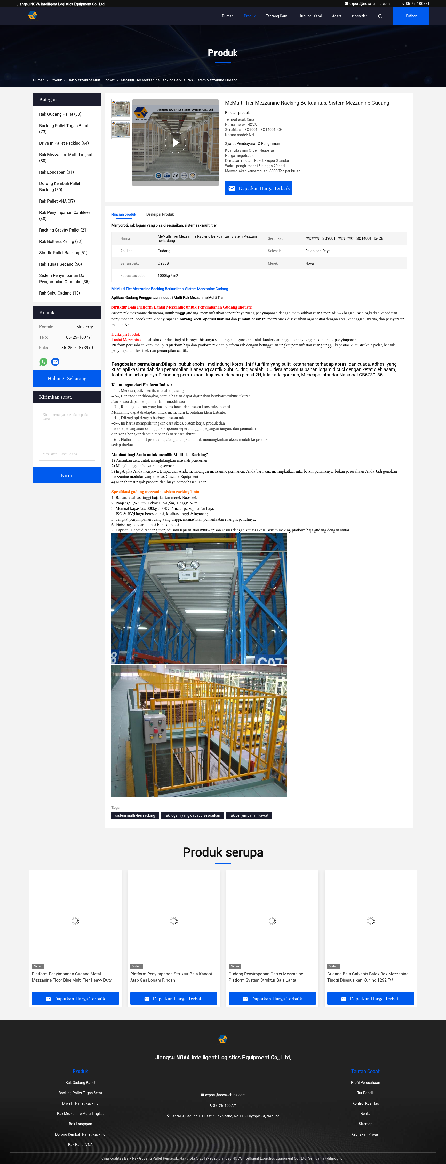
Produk (250, 16)
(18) (59, 293)
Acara (337, 16)
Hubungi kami (310, 16)
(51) (63, 252)
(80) (65, 157)
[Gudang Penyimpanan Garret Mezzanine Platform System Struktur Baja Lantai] (174, 921)
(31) (56, 172)
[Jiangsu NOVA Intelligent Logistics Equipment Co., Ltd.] (33, 16)
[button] (38, 933)
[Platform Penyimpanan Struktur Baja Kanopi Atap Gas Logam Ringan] (75, 921)
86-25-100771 (417, 4)
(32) (60, 241)
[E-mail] (55, 361)
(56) (60, 264)
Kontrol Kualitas (365, 1103)
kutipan (411, 16)
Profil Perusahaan (365, 1083)
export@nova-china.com (370, 4)
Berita (365, 1114)
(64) (64, 143)
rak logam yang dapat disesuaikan (192, 815)
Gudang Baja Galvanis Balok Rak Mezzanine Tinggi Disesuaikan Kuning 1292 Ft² (269, 977)
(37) (57, 201)
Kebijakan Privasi (365, 1134)
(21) (63, 230)
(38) (60, 114)
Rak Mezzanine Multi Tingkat (91, 80)
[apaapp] (43, 362)
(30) (59, 186)
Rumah (228, 16)
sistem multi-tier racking (135, 815)
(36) (64, 278)
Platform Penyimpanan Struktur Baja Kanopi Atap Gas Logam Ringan (72, 977)
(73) (64, 128)
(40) (65, 215)
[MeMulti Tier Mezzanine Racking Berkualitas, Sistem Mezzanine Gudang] (175, 142)
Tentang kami (277, 16)
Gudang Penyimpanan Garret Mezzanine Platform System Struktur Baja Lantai (167, 977)
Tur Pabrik (365, 1093)
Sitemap (365, 1124)
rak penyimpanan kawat (248, 815)
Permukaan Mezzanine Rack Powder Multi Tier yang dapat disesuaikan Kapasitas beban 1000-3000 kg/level (370, 977)
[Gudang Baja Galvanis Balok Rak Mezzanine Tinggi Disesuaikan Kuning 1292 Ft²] (272, 921)
